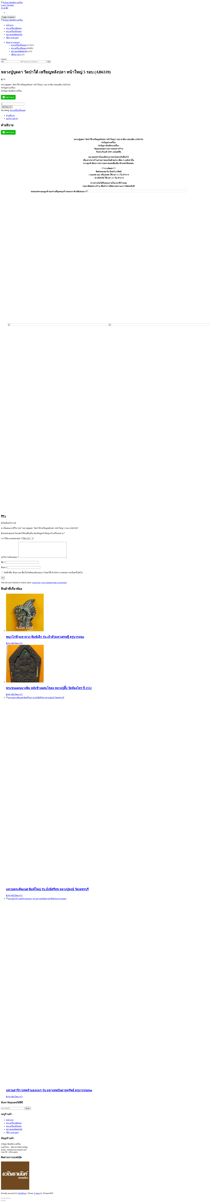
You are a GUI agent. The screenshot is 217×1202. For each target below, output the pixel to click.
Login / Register (7, 5)
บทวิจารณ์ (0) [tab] (12, 119)
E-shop (37, 1193)
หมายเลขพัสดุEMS (14, 34)
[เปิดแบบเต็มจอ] (5, 1198)
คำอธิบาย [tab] (10, 115)
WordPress (22, 1193)
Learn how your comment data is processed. (49, 582)
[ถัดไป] (5, 1200)
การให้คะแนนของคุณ (11, 538)
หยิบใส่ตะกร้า (7, 107)
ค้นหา (28, 1108)
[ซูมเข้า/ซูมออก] (2, 1198)
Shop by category (13, 42)
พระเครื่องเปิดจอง (14, 28)
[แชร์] (7, 1198)
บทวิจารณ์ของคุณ (9, 557)
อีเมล (4, 567)
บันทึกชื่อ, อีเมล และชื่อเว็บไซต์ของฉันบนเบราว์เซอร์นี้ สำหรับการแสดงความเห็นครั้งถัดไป (43, 572)
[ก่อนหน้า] (2, 1200)
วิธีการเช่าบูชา (12, 38)
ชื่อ (3, 562)
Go (49, 62)
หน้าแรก (10, 25)
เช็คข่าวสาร (16, 54)
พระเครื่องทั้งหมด (13, 31)
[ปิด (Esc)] (10, 1198)
